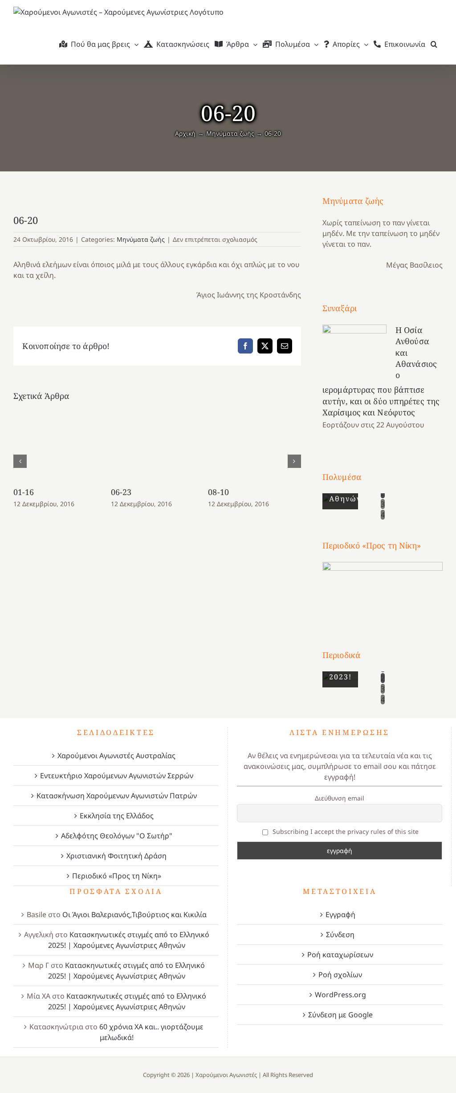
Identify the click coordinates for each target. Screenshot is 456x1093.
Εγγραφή (340, 914)
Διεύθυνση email (339, 798)
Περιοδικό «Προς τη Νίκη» (116, 876)
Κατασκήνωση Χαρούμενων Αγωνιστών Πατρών (117, 795)
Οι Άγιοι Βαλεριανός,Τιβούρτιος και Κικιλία (134, 914)
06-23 (121, 492)
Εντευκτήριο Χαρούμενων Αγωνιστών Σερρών (116, 775)
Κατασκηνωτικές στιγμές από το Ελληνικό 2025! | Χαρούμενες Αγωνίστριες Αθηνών (128, 940)
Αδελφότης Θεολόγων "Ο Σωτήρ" (116, 836)
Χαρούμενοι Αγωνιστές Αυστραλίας (116, 755)
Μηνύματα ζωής (141, 239)
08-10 (218, 492)
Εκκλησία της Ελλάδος (117, 816)
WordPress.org (340, 995)
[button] (434, 44)
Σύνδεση (340, 934)
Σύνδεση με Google (340, 1015)
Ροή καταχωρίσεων (340, 954)
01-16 (23, 492)
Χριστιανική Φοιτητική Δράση (116, 856)
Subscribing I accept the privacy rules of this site (345, 831)
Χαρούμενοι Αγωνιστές (226, 1075)
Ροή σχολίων (340, 974)
